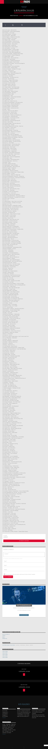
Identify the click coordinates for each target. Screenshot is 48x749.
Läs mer (3, 734)
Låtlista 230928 (5, 651)
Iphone (3, 637)
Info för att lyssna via (6, 634)
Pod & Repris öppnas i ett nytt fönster (8, 645)
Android (3, 635)
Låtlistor (24, 7)
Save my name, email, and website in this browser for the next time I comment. (20, 574)
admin (20, 15)
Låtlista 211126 (24, 671)
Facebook (4, 717)
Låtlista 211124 (24, 687)
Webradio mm (4, 638)
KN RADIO (24, 704)
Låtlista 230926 (5, 654)
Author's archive (24, 540)
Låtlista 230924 (5, 657)
